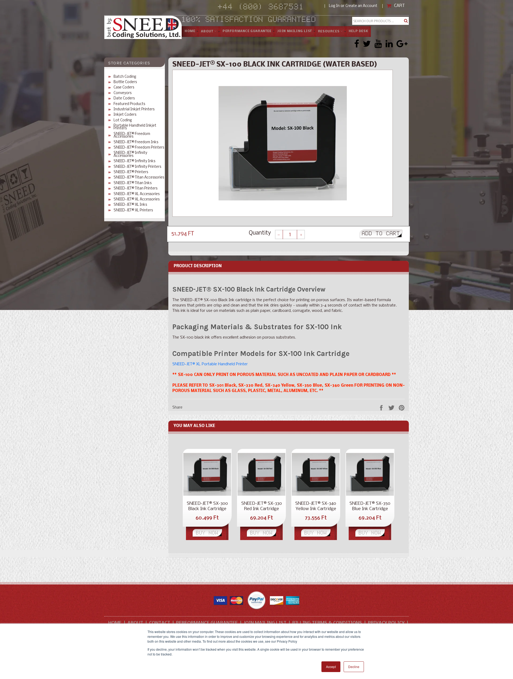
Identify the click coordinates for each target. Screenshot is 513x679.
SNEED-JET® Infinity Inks (134, 161)
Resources (329, 31)
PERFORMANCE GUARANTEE (247, 31)
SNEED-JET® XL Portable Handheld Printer (210, 364)
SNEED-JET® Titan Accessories (139, 177)
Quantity (260, 233)
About (207, 31)
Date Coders (124, 98)
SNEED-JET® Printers (131, 172)
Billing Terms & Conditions (327, 623)
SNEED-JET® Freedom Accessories (132, 135)
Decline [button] (353, 666)
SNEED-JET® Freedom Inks (136, 142)
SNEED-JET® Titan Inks (132, 183)
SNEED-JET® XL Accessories (137, 194)
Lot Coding (123, 120)
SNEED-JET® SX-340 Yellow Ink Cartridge (315, 506)
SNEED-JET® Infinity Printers (137, 167)
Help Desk (358, 31)
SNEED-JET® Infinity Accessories (130, 154)
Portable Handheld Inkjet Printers (135, 127)
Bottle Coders (125, 82)
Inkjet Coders (125, 115)
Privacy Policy (386, 623)
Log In (334, 6)
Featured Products (129, 104)
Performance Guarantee (207, 623)
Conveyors (122, 93)
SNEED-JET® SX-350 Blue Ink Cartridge (369, 506)
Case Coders (124, 87)
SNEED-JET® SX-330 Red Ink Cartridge (261, 506)
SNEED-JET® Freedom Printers (139, 147)
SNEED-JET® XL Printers (133, 210)
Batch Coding (125, 77)
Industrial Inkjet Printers (134, 109)
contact (159, 623)
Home (190, 31)
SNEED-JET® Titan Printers (135, 188)
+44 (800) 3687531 (271, 7)
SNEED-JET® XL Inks (130, 205)
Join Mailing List (294, 31)
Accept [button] (331, 666)
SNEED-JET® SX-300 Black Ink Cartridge (207, 506)
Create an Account (361, 6)
